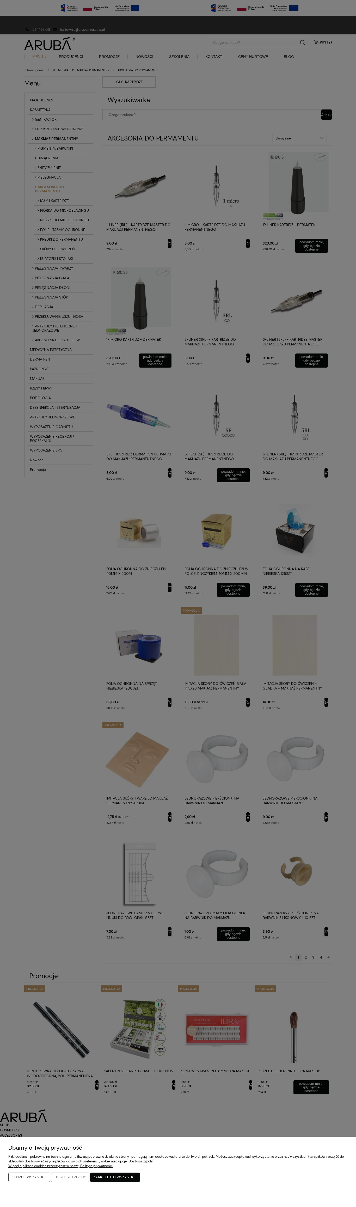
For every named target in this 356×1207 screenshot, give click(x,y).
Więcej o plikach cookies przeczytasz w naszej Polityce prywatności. (60, 1166)
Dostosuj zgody (70, 1177)
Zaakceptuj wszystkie (115, 1177)
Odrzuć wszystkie (29, 1177)
